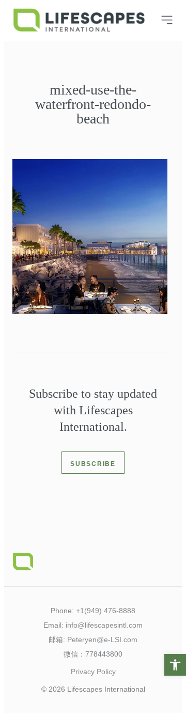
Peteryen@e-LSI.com (102, 639)
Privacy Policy (93, 671)
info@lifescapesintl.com (104, 625)
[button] (175, 665)
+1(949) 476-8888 (105, 610)
